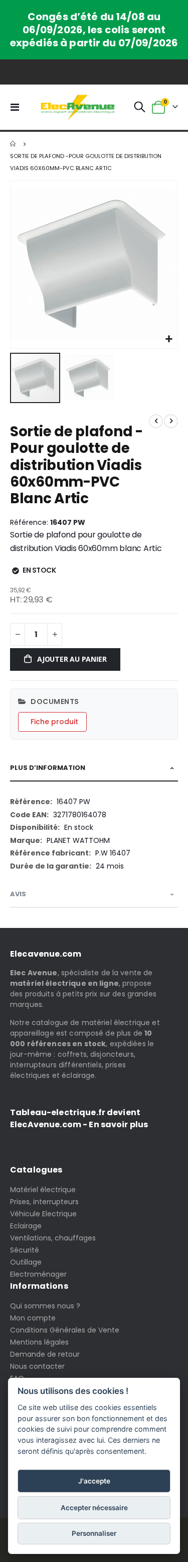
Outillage (26, 1262)
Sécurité (24, 1250)
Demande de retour (45, 1354)
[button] (168, 339)
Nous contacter (37, 1366)
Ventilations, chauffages (53, 1238)
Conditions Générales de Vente (64, 1330)
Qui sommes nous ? (45, 1306)
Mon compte (33, 1318)
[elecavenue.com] (78, 107)
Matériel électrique (43, 1190)
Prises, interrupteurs (44, 1202)
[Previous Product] (156, 421)
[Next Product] (171, 421)
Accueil (13, 144)
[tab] (94, 768)
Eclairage (26, 1226)
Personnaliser (94, 1533)
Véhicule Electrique (43, 1214)
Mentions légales (39, 1342)
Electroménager (38, 1274)
